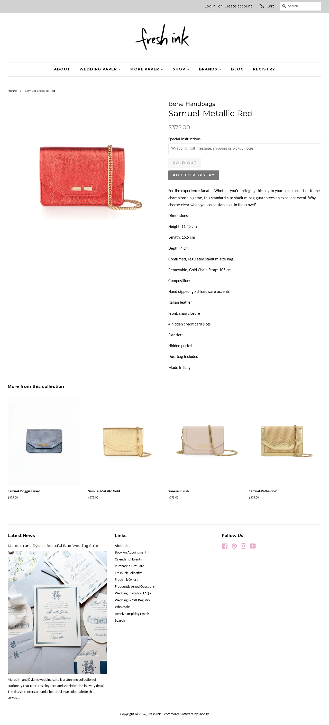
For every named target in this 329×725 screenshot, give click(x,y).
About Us (121, 546)
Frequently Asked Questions (134, 586)
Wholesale (122, 607)
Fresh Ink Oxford (126, 580)
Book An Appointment (131, 552)
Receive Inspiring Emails (132, 614)
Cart (270, 6)
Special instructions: (185, 139)
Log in (210, 6)
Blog (237, 69)
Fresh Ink (154, 714)
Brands (209, 69)
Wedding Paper (98, 69)
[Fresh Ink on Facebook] (225, 547)
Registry (264, 69)
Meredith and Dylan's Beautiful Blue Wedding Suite (53, 545)
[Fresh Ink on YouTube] (253, 547)
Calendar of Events (128, 559)
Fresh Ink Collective (128, 573)
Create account (238, 6)
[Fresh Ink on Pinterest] (234, 547)
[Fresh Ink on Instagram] (243, 547)
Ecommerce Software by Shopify (185, 714)
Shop (180, 69)
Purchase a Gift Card (129, 566)
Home (12, 91)
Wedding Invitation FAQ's (133, 593)
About (62, 69)
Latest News (21, 535)
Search (120, 620)
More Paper (145, 69)
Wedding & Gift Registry (132, 600)
